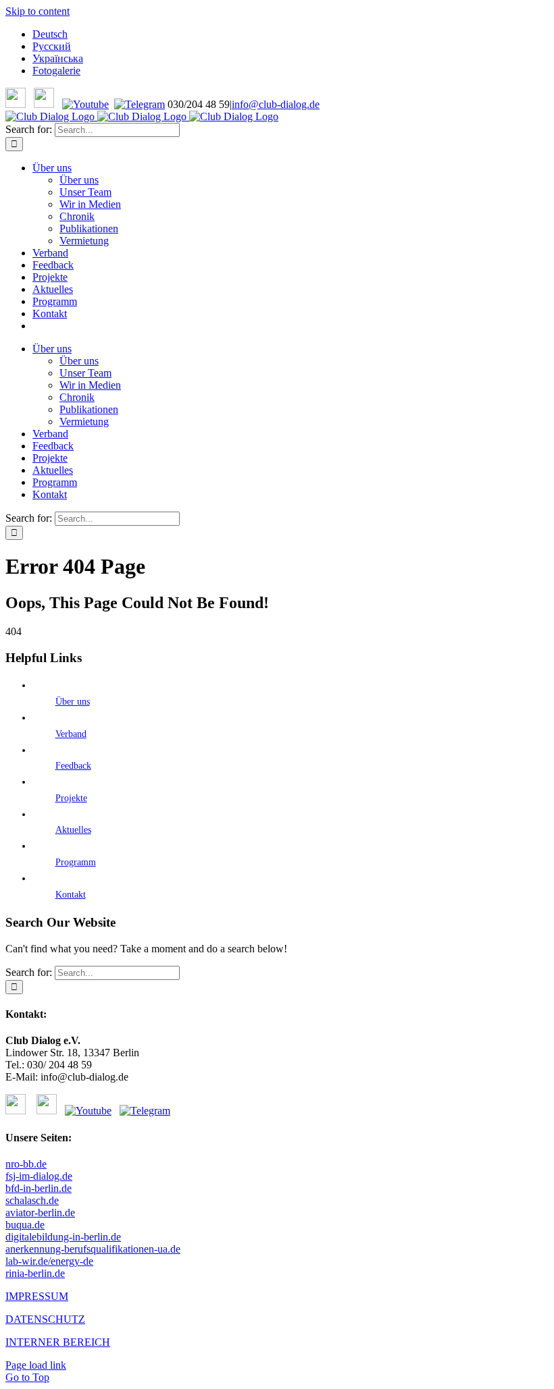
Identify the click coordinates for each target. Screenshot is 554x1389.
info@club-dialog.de (276, 104)
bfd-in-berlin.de (38, 1188)
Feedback (73, 766)
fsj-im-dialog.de (38, 1176)
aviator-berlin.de (40, 1212)
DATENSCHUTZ (45, 1319)
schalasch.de (32, 1200)
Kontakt (70, 895)
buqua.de (25, 1224)
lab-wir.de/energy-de (49, 1261)
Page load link (35, 1365)
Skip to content (37, 11)
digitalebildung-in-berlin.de (63, 1237)
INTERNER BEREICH (57, 1342)
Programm (75, 862)
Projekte (71, 798)
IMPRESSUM (36, 1296)
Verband (70, 734)
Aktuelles (73, 830)
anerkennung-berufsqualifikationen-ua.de (92, 1249)
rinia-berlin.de (35, 1273)
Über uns (72, 702)
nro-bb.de (26, 1164)
